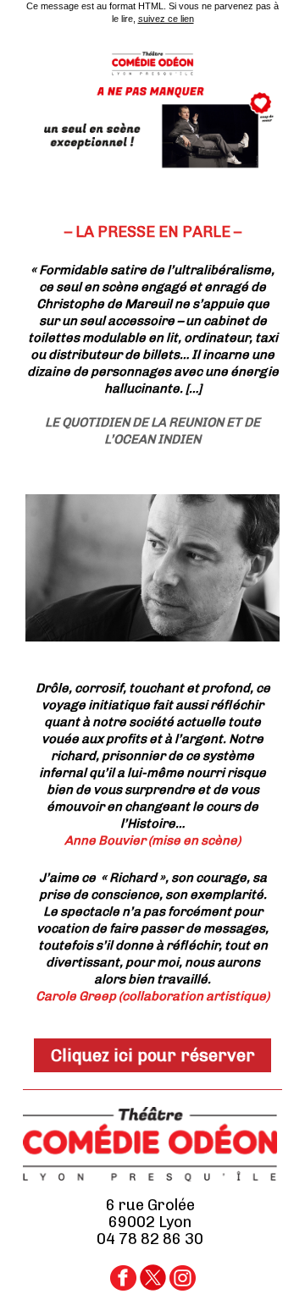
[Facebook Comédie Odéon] (123, 1286)
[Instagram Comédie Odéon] (182, 1286)
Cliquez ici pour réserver (153, 1055)
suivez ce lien (166, 19)
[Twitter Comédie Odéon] (153, 1286)
